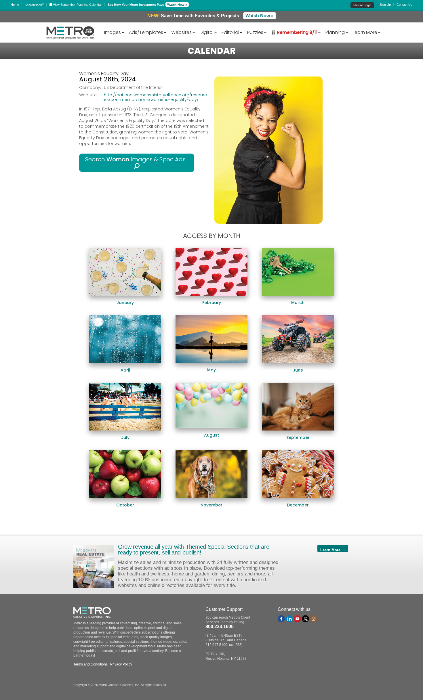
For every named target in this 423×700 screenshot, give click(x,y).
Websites (181, 32)
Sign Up (385, 4)
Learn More (365, 32)
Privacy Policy (121, 664)
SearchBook (34, 5)
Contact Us (404, 4)
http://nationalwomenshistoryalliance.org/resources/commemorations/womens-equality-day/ (155, 97)
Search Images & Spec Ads (136, 159)
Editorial (230, 32)
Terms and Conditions (90, 664)
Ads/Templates (146, 32)
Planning (335, 32)
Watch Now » (177, 4)
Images (112, 32)
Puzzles (255, 32)
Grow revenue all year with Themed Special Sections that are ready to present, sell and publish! (193, 550)
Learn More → (332, 550)
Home (15, 4)
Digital (207, 32)
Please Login (362, 5)
